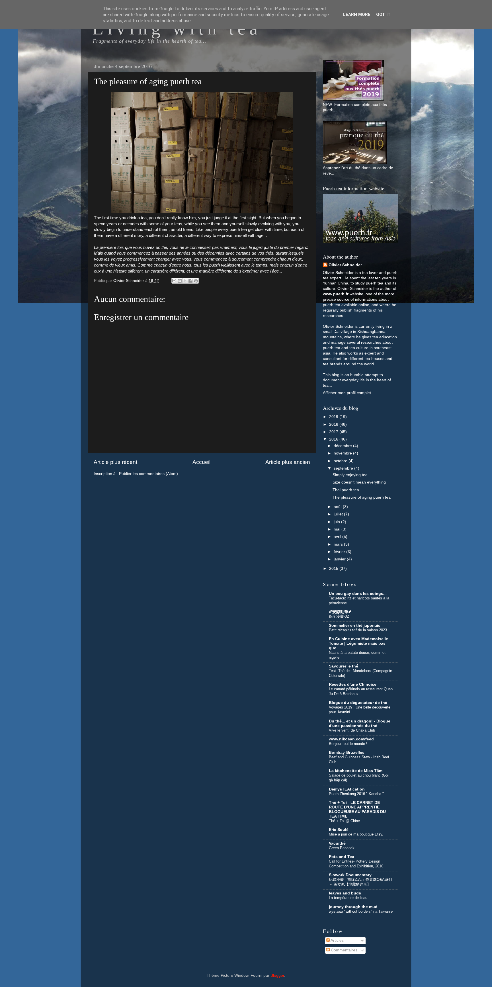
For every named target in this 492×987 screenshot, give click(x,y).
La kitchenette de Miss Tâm (355, 771)
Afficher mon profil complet (347, 393)
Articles (337, 940)
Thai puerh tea (346, 490)
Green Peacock (341, 848)
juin (337, 522)
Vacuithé (337, 843)
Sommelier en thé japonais (354, 625)
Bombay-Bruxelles (346, 752)
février (340, 552)
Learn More (356, 14)
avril (338, 537)
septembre (344, 468)
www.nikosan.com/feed (351, 739)
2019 (334, 417)
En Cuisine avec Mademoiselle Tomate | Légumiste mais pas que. (358, 643)
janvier (340, 559)
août (338, 507)
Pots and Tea (341, 857)
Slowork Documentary (350, 875)
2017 (334, 432)
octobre (341, 461)
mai (337, 529)
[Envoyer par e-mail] (174, 281)
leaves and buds (345, 893)
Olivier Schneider (345, 265)
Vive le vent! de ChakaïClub (352, 730)
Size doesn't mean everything (359, 482)
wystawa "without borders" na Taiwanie (361, 911)
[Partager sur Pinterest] (196, 281)
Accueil (201, 462)
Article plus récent (115, 462)
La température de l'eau (348, 898)
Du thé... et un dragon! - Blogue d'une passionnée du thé (359, 723)
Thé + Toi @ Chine (344, 821)
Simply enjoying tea (350, 475)
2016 (334, 439)
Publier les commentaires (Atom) (148, 474)
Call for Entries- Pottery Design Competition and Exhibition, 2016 (356, 863)
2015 (334, 568)
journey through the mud (353, 907)
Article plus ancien (287, 462)
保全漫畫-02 (339, 616)
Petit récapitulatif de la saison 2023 (358, 630)
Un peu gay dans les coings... (358, 593)
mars (339, 544)
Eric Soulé (338, 830)
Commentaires (343, 950)
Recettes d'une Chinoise (352, 684)
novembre (343, 453)
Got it (383, 14)
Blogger (277, 975)
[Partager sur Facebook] (190, 281)
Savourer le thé (343, 666)
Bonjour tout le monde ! (348, 744)
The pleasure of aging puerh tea (362, 497)
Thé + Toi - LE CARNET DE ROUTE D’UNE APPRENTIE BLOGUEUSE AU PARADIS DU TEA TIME (357, 809)
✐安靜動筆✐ (340, 612)
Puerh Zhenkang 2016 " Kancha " (356, 794)
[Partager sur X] (185, 281)
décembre (343, 446)
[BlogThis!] (180, 281)
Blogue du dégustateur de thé (358, 703)
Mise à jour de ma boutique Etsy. (356, 834)
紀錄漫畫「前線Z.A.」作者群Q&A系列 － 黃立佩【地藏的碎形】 (360, 881)
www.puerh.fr (335, 294)
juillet (339, 514)
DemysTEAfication (347, 789)
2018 (334, 424)
